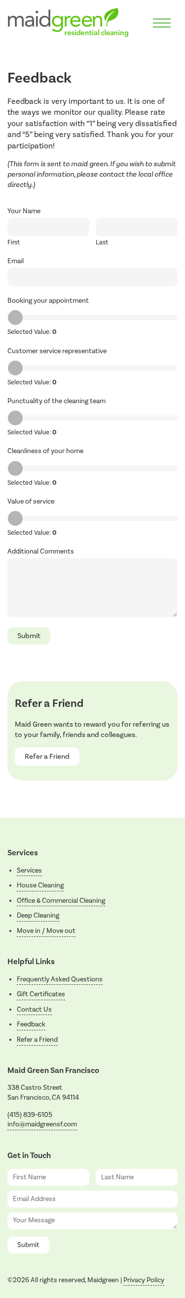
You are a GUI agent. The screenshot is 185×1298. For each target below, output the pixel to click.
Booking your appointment (48, 300)
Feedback (31, 1024)
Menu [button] (162, 23)
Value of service (30, 501)
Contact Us (34, 1009)
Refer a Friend (47, 756)
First (13, 242)
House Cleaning (40, 885)
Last (102, 242)
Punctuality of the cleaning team (56, 401)
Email (15, 261)
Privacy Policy (143, 1280)
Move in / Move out (46, 931)
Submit (28, 636)
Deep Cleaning (38, 915)
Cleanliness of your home (45, 451)
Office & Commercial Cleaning (61, 900)
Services (29, 870)
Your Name (23, 211)
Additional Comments (40, 551)
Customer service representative (57, 351)
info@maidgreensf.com (42, 1124)
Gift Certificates (41, 994)
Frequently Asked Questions (60, 979)
